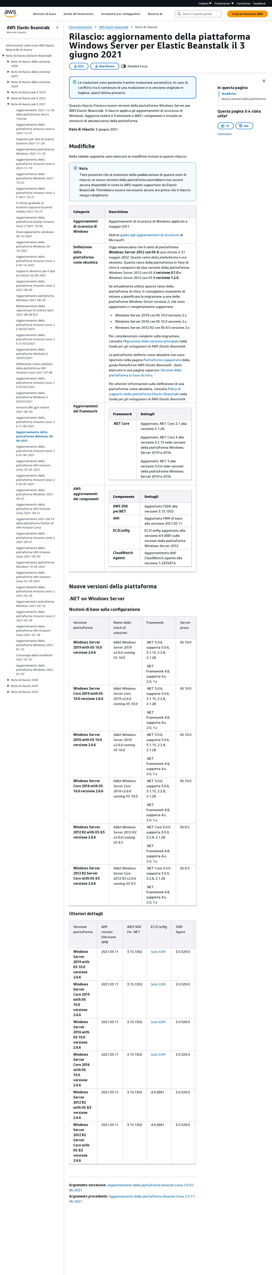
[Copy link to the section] (65, 146)
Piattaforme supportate (162, 360)
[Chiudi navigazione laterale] (57, 27)
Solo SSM (158, 951)
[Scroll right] (165, 13)
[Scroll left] (30, 13)
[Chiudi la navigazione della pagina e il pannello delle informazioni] (264, 81)
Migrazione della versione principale (151, 341)
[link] (146, 27)
